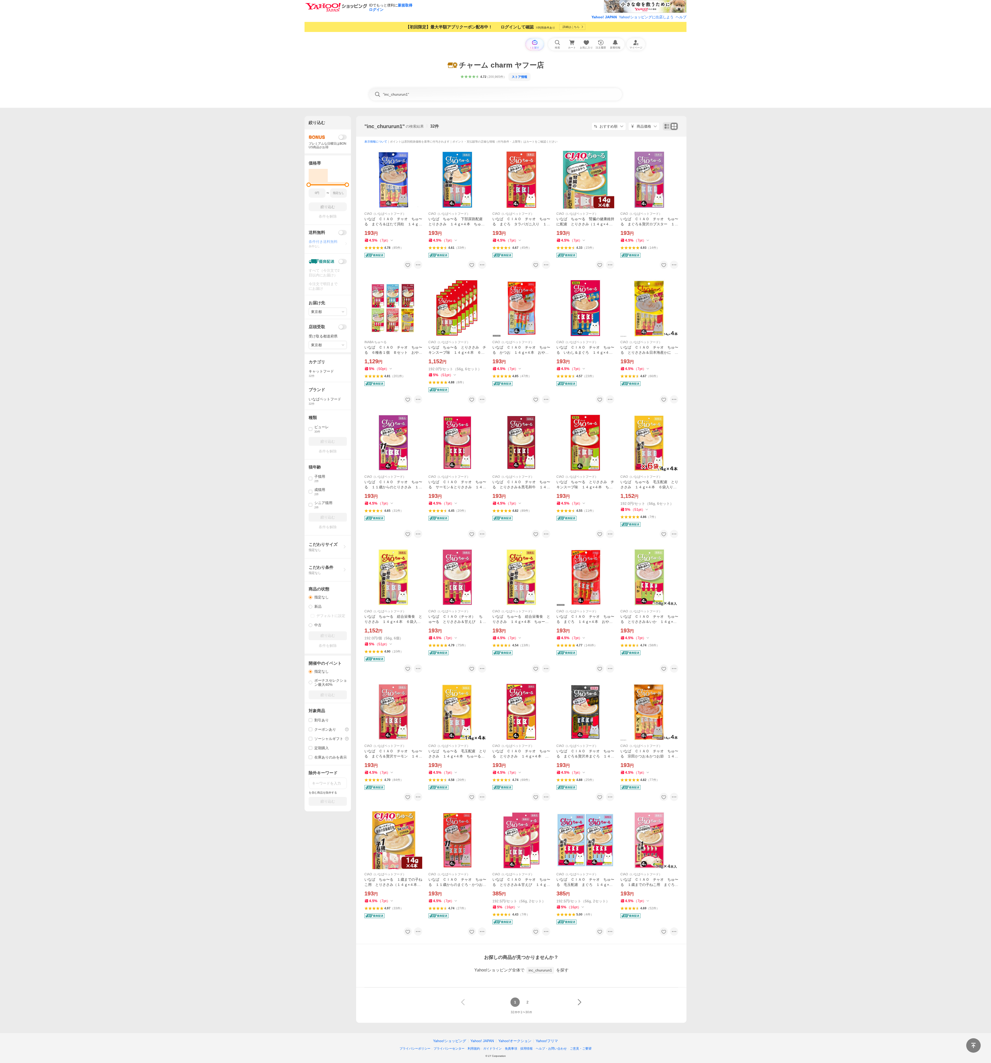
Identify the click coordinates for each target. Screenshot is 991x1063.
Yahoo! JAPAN (604, 17)
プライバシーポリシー (414, 1048)
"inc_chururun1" (384, 126)
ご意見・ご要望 (581, 1048)
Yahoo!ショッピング (449, 1041)
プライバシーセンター (449, 1048)
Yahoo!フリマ (547, 1041)
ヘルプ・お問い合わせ (551, 1048)
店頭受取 (317, 327)
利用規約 (474, 1048)
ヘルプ (681, 17)
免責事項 (511, 1048)
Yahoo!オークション (514, 1041)
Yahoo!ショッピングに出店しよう (646, 17)
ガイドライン (492, 1048)
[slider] (309, 185)
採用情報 (526, 1048)
